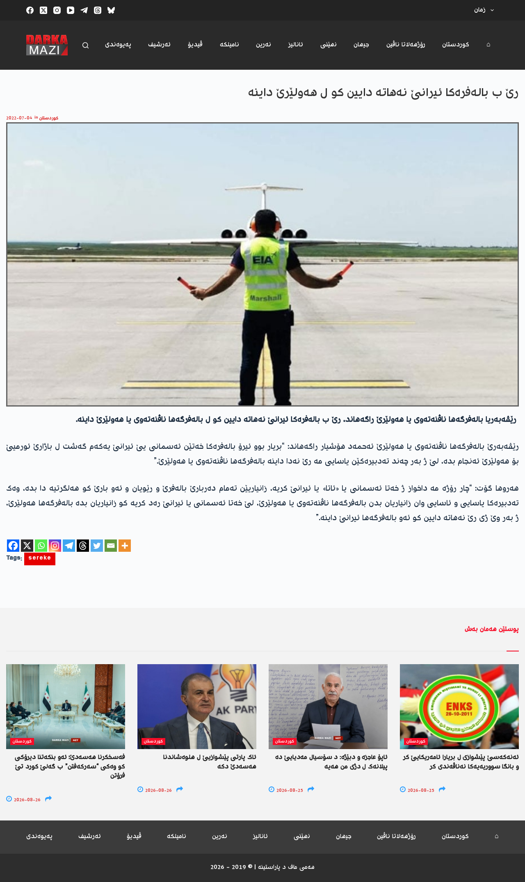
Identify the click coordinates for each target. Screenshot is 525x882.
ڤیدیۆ (195, 45)
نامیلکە (229, 45)
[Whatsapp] (41, 545)
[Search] (85, 45)
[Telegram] (84, 10)
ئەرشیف (159, 45)
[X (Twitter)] (43, 10)
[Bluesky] (111, 10)
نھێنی (328, 45)
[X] (27, 545)
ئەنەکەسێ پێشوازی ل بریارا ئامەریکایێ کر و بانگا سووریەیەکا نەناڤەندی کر (461, 762)
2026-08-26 (27, 800)
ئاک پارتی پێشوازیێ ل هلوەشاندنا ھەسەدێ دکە (209, 762)
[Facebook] (30, 10)
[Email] (111, 545)
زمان (480, 10)
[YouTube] (70, 10)
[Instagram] (57, 10)
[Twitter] (97, 545)
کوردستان (455, 45)
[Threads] (97, 10)
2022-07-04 (19, 118)
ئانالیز (295, 45)
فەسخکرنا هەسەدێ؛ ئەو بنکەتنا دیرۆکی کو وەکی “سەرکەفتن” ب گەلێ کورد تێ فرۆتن (70, 767)
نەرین (263, 45)
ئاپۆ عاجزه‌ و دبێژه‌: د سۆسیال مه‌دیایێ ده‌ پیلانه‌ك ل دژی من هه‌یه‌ (331, 762)
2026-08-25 (289, 790)
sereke (39, 559)
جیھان (361, 45)
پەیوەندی (118, 45)
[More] (125, 545)
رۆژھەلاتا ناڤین (405, 45)
